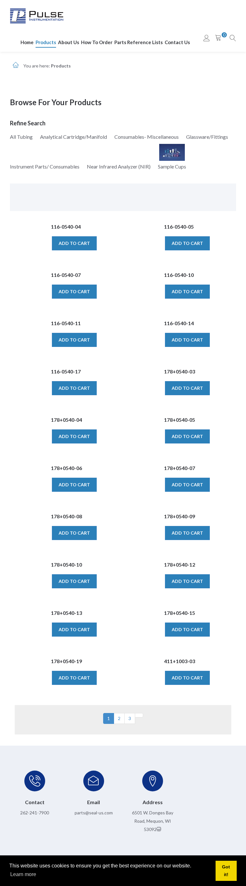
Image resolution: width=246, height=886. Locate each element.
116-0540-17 (66, 371)
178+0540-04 (66, 420)
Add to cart (74, 243)
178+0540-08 (66, 516)
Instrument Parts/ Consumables (44, 166)
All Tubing (21, 137)
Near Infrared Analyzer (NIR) (119, 166)
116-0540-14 (179, 323)
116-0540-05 (179, 226)
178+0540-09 (179, 516)
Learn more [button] (23, 874)
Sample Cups (172, 166)
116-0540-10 (179, 275)
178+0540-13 (66, 613)
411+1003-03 (179, 661)
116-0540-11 (66, 323)
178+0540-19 (66, 661)
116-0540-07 (66, 275)
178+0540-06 (66, 468)
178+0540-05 (179, 420)
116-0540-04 (66, 226)
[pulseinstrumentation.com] (36, 15)
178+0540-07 (179, 468)
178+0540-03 (179, 371)
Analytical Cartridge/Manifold (73, 137)
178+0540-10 (66, 564)
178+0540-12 (179, 564)
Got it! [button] (226, 870)
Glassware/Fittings (207, 137)
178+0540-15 (179, 613)
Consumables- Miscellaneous (146, 137)
